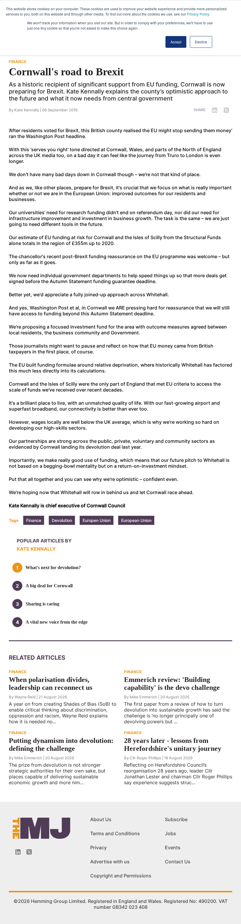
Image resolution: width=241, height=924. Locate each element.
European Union (136, 520)
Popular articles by (44, 541)
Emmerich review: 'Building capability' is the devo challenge (172, 683)
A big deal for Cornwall (49, 585)
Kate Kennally (26, 110)
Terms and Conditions (115, 833)
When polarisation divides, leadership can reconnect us (50, 683)
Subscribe (176, 819)
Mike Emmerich (143, 697)
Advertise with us (110, 862)
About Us (100, 819)
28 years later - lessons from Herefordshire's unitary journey (172, 744)
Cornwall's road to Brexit (66, 72)
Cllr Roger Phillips (145, 757)
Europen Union (97, 520)
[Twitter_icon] (29, 852)
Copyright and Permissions (120, 876)
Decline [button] (201, 41)
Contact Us (177, 862)
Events (172, 847)
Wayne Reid (25, 697)
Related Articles (37, 657)
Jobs (170, 833)
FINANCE (17, 61)
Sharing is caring (42, 603)
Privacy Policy (198, 13)
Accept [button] (175, 41)
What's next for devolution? (53, 567)
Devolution (62, 520)
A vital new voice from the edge (57, 622)
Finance (33, 520)
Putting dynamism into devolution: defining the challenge (61, 744)
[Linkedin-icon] (18, 852)
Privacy (98, 847)
